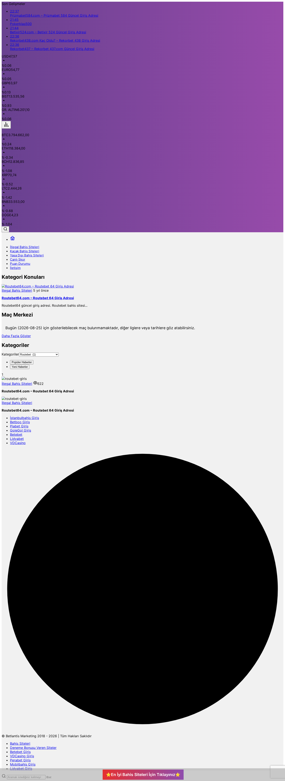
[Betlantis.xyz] (30, 131)
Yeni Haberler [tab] (20, 366)
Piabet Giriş (19, 426)
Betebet (16, 434)
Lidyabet (17, 439)
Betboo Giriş (20, 422)
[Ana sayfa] (12, 239)
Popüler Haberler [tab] (22, 362)
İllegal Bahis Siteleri (17, 290)
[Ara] (5, 229)
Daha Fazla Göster (16, 336)
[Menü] (6, 125)
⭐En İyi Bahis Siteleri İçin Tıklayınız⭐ (143, 774)
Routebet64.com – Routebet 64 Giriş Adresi (38, 298)
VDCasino (18, 443)
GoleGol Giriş (20, 430)
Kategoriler (10, 354)
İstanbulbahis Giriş (24, 418)
